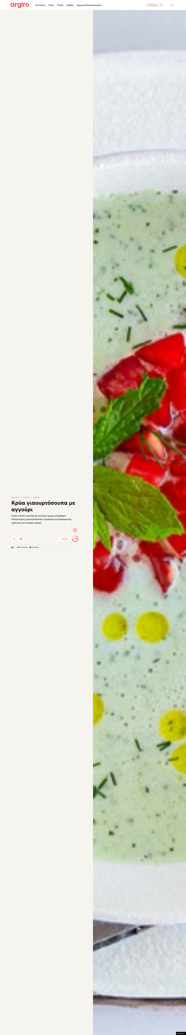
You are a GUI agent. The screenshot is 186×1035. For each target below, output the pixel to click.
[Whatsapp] (42, 538)
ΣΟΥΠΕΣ (36, 497)
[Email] (49, 538)
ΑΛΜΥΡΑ (26, 497)
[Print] (20, 538)
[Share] (13, 538)
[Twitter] (28, 538)
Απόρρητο (181, 1033)
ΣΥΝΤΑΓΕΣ (15, 497)
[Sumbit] (161, 5)
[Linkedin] (35, 538)
